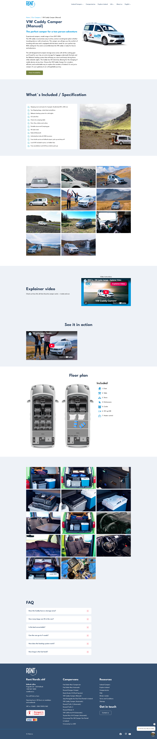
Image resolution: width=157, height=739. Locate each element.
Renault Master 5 (68, 710)
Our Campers (36, 17)
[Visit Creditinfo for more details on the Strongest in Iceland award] (35, 713)
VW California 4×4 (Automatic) (72, 712)
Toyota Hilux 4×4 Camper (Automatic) (75, 715)
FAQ (101, 693)
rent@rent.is (30, 691)
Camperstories (90, 4)
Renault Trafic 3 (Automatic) (72, 704)
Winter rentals (104, 696)
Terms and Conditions (106, 698)
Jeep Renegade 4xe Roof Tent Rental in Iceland (78, 698)
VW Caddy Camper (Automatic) (73, 701)
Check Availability (34, 72)
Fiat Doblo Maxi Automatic (71, 687)
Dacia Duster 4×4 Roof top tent (73, 693)
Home (28, 17)
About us (119, 4)
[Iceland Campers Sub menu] (82, 4)
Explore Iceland (103, 4)
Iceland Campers (76, 4)
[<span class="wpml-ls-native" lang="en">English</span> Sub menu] (130, 4)
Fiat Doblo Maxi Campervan (72, 684)
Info (111, 4)
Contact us (105, 713)
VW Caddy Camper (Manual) (72, 696)
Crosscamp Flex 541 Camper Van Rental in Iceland (75, 720)
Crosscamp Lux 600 (69, 724)
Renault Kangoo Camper (71, 690)
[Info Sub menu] (113, 4)
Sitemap (102, 701)
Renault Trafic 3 (68, 707)
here (37, 696)
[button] (58, 611)
